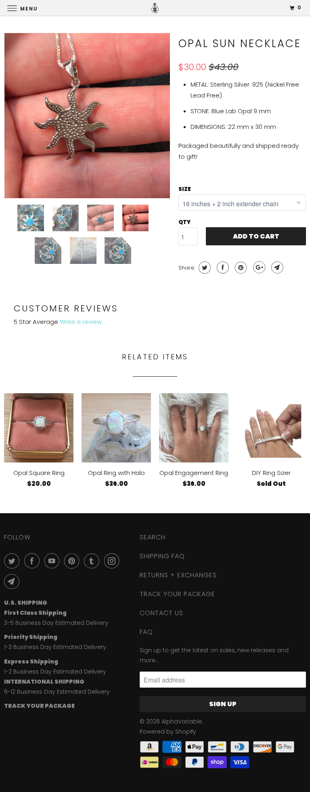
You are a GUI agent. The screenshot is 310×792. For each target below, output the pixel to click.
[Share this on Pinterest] (240, 267)
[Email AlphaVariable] (13, 581)
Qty (184, 222)
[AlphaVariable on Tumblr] (93, 560)
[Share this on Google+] (258, 267)
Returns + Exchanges (178, 575)
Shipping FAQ (162, 556)
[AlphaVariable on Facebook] (33, 560)
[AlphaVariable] (155, 8)
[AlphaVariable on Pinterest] (73, 560)
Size (184, 189)
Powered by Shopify (168, 732)
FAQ (146, 632)
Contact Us (161, 613)
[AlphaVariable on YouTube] (53, 560)
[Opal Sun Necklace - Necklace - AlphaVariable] (87, 116)
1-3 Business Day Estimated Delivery (55, 647)
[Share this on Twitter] (204, 267)
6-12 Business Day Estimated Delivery (57, 692)
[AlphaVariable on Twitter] (13, 560)
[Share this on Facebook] (222, 267)
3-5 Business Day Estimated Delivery (56, 623)
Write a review (81, 321)
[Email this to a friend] (276, 267)
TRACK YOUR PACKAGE (177, 594)
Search (152, 537)
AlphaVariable (181, 721)
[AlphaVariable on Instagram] (113, 560)
